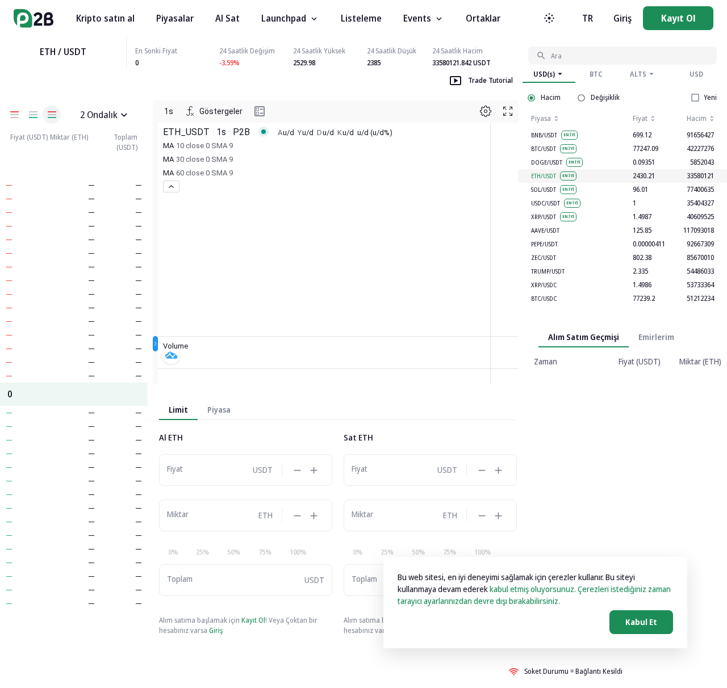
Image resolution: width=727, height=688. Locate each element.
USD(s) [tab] (544, 74)
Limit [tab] (178, 409)
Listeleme (361, 18)
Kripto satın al (105, 18)
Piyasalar (175, 18)
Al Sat (227, 18)
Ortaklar (483, 18)
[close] (124, 115)
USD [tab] (696, 74)
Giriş (622, 18)
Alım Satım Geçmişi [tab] (583, 337)
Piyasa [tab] (219, 409)
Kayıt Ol (678, 18)
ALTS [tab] (638, 74)
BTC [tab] (596, 74)
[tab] (656, 337)
